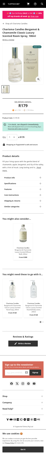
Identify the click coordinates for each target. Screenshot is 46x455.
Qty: (4, 137)
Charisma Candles (16, 23)
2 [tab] (43, 322)
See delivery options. (23, 102)
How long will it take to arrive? (18, 129)
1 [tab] (40, 322)
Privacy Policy (9, 443)
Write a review (8, 40)
